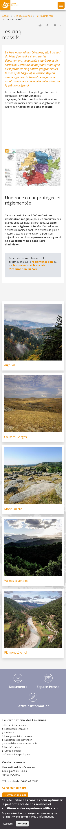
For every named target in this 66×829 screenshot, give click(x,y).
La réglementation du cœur (18, 736)
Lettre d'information (33, 706)
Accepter (8, 823)
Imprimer (40, 25)
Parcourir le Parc (44, 15)
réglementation (42, 261)
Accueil (6, 15)
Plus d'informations (42, 816)
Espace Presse (48, 686)
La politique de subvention (18, 739)
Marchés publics (12, 747)
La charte (9, 732)
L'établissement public (16, 728)
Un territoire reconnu (15, 725)
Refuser (22, 823)
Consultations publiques (17, 754)
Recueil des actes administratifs (20, 743)
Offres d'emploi (12, 750)
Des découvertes (23, 15)
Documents (18, 686)
